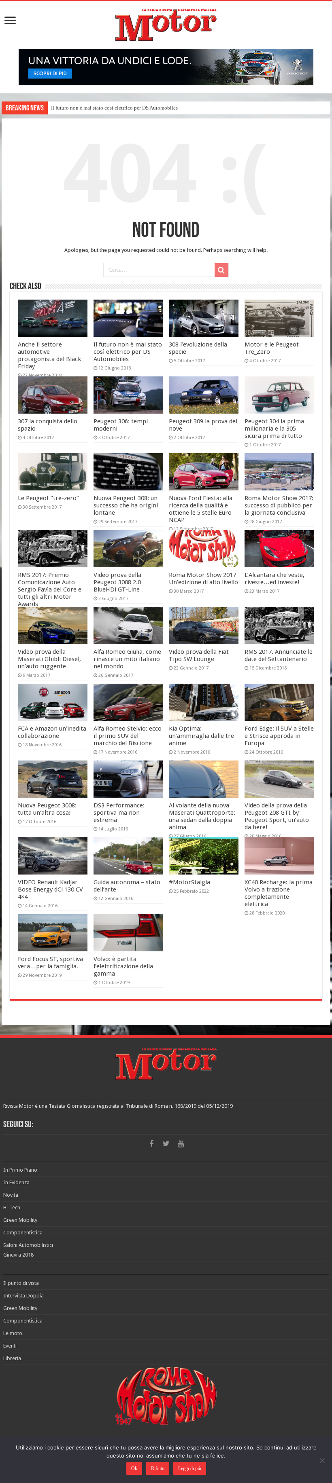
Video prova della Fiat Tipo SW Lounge (199, 655)
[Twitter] (166, 1143)
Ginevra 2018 (18, 1255)
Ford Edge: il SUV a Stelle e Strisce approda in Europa (279, 736)
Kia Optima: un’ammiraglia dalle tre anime (201, 736)
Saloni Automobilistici (28, 1245)
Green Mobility (20, 1220)
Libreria (12, 1358)
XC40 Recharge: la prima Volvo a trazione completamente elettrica (279, 893)
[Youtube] (180, 1143)
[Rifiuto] (322, 1460)
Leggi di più (189, 1468)
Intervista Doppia (23, 1296)
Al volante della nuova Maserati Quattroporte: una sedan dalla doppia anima (202, 816)
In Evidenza (16, 1182)
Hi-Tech (11, 1207)
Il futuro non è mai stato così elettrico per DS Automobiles (114, 108)
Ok (134, 1468)
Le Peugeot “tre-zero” (48, 498)
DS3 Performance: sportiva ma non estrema (119, 813)
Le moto (12, 1333)
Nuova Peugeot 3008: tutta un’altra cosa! (47, 809)
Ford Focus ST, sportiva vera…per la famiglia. (50, 962)
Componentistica (23, 1232)
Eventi (10, 1346)
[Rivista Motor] (166, 23)
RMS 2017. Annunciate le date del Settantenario (279, 655)
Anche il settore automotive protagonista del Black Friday (49, 355)
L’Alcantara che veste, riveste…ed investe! (274, 578)
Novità (10, 1195)
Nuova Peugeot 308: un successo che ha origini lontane (126, 505)
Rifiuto (157, 1468)
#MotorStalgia (189, 882)
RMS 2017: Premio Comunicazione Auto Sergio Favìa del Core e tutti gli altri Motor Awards (49, 589)
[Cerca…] (221, 270)
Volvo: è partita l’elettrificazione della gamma (123, 966)
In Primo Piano (20, 1170)
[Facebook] (151, 1143)
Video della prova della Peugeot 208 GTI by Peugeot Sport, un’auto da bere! (277, 816)
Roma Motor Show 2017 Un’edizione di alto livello (203, 578)
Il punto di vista (21, 1283)
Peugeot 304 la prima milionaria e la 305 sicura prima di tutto (274, 428)
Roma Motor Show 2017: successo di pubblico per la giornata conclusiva (279, 505)
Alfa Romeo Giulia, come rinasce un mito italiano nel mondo (127, 659)
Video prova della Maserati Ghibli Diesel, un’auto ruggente (49, 659)
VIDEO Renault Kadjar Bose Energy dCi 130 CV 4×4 (50, 889)
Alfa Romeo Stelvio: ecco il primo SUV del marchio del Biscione (128, 736)
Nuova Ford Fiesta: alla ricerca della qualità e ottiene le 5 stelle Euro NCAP (200, 509)
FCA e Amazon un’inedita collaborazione (52, 732)
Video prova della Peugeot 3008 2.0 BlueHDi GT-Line (117, 582)
